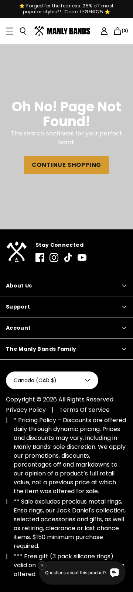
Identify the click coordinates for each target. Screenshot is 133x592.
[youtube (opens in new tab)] (82, 257)
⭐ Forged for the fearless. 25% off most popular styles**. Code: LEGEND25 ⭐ (66, 9)
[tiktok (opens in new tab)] (68, 257)
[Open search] (23, 31)
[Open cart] (117, 31)
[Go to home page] (16, 252)
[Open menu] (9, 31)
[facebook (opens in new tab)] (39, 257)
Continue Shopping (67, 165)
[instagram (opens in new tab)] (54, 257)
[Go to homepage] (64, 31)
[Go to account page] (104, 31)
